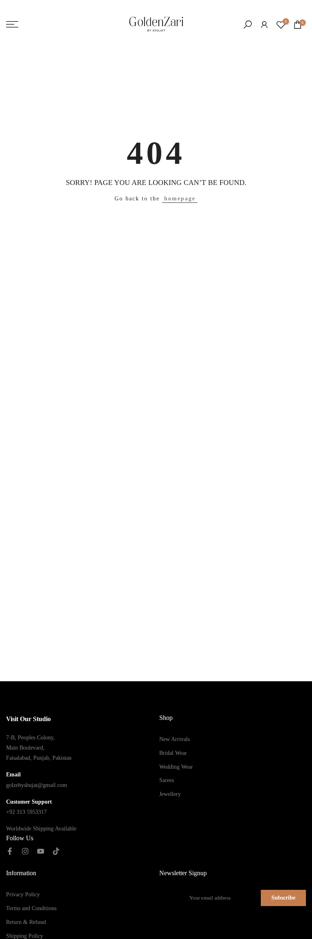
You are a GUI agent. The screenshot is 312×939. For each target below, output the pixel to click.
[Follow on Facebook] (9, 851)
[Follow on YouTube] (40, 851)
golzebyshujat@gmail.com (36, 785)
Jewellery (170, 794)
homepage (179, 199)
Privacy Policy (23, 894)
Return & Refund (26, 922)
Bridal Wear (173, 753)
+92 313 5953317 (26, 812)
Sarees (166, 780)
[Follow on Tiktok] (56, 851)
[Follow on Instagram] (25, 851)
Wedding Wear (176, 767)
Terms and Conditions (31, 908)
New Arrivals (174, 739)
